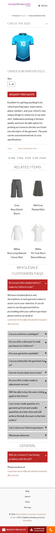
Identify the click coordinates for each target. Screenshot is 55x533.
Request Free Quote (21, 94)
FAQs (27, 502)
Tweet (13, 158)
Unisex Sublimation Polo (27, 148)
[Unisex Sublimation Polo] (23, 47)
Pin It (29, 158)
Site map (27, 507)
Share (21, 158)
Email (44, 158)
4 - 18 (11, 84)
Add (36, 158)
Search (27, 496)
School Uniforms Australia (26, 514)
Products (23, 16)
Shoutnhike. (27, 520)
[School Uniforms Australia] (19, 4)
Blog (27, 491)
